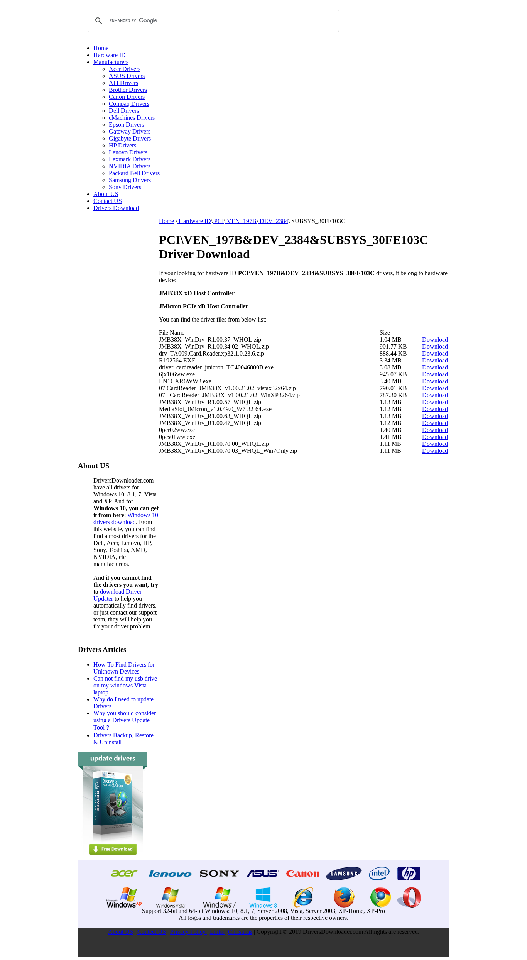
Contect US (151, 931)
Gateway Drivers (129, 131)
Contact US (107, 201)
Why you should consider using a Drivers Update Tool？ (124, 720)
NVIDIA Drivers (129, 166)
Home (100, 48)
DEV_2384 (273, 221)
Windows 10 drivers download (125, 518)
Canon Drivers (127, 96)
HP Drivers (122, 145)
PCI (218, 221)
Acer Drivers (124, 69)
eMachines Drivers (132, 117)
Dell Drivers (124, 110)
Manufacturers (110, 62)
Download (435, 339)
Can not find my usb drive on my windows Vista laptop (125, 685)
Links (217, 931)
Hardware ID (109, 55)
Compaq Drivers (129, 103)
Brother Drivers (128, 89)
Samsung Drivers (130, 180)
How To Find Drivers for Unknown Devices (124, 668)
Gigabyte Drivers (130, 138)
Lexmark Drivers (129, 159)
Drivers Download (116, 208)
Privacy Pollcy (188, 931)
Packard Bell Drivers (134, 173)
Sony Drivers (125, 187)
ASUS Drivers (127, 76)
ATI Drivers (123, 83)
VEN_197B (241, 221)
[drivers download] (112, 857)
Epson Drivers (126, 124)
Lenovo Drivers (128, 152)
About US (105, 194)
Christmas (240, 931)
